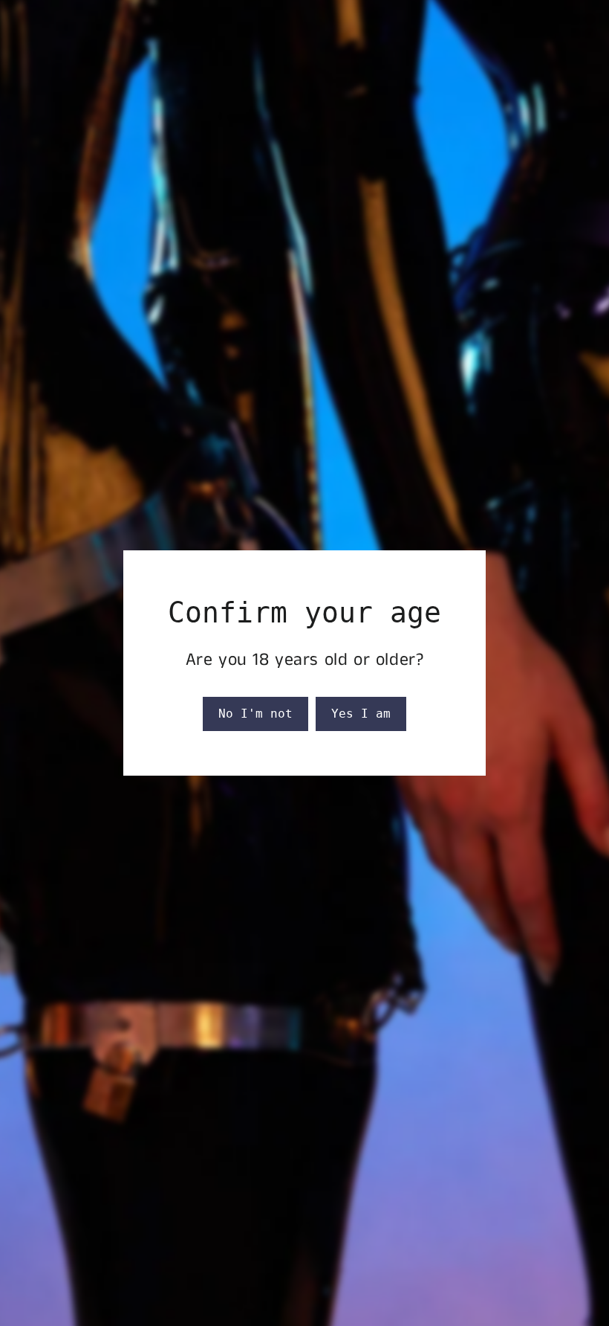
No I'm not (255, 714)
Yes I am (361, 714)
